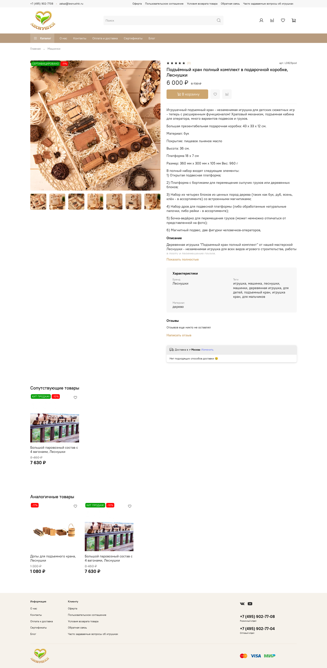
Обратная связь (230, 3)
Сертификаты (133, 38)
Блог (152, 38)
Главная (35, 48)
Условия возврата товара (202, 3)
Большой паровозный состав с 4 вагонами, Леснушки (54, 449)
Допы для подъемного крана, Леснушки (53, 558)
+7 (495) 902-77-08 (257, 616)
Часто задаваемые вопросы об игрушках (268, 3)
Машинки (53, 48)
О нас (63, 38)
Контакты (79, 38)
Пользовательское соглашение (164, 3)
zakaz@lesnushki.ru (71, 3)
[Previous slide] (36, 125)
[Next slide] (154, 125)
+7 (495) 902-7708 (41, 3)
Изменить (207, 349)
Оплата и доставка (105, 38)
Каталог (45, 38)
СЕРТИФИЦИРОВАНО (45, 64)
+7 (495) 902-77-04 (257, 628)
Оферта (137, 3)
